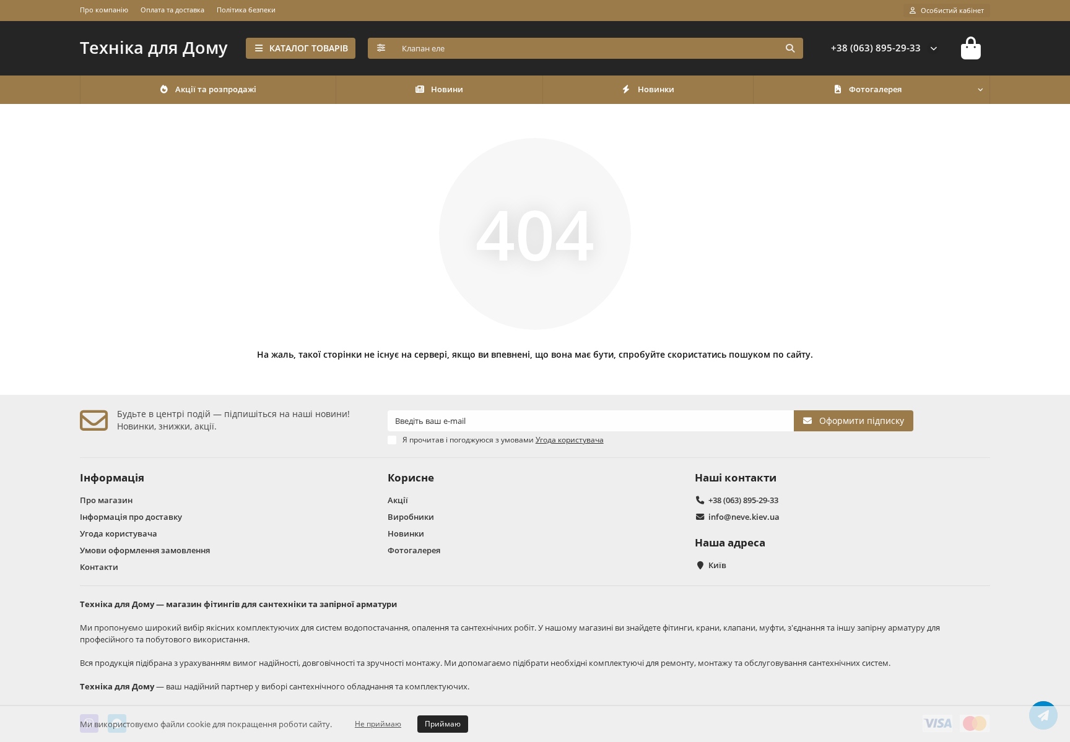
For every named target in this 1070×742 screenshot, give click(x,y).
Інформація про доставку (131, 516)
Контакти (99, 566)
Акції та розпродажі (215, 89)
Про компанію (104, 9)
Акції (398, 500)
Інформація (112, 477)
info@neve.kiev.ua (744, 516)
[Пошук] (790, 48)
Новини (447, 89)
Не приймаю (378, 723)
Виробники (411, 516)
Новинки (656, 89)
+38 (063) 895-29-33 (876, 47)
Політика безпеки (246, 9)
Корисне (411, 477)
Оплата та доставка (172, 9)
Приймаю (443, 723)
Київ (717, 565)
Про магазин (106, 500)
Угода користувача (118, 533)
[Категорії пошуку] (381, 48)
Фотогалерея (875, 89)
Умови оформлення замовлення (145, 550)
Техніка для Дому (153, 48)
